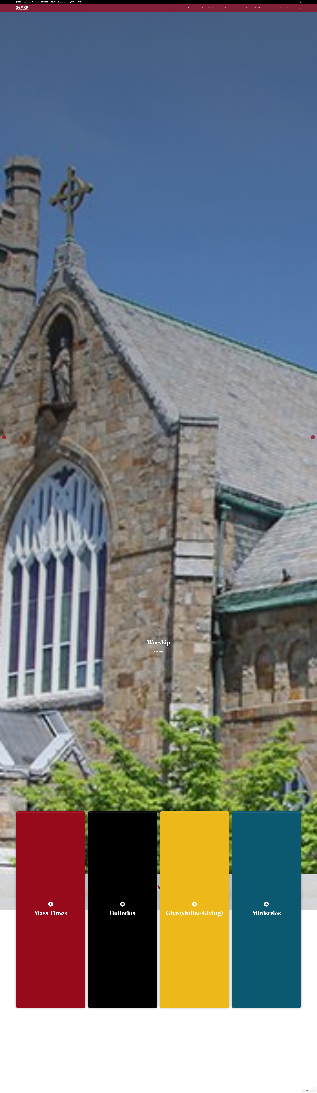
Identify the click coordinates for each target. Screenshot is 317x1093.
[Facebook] (300, 2)
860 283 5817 (76, 2)
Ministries (226, 8)
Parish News (201, 8)
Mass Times (158, 652)
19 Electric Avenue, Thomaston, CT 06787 (32, 2)
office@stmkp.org (59, 2)
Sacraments (237, 8)
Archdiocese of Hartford (274, 8)
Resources (290, 8)
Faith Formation (213, 8)
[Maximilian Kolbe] (22, 8)
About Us (190, 8)
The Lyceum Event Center (255, 8)
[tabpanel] (158, 437)
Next (313, 437)
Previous (4, 437)
